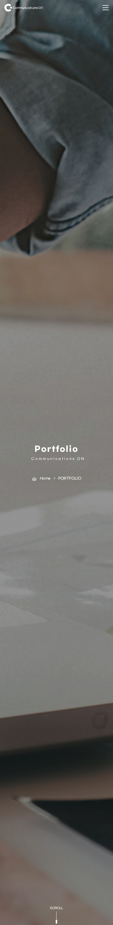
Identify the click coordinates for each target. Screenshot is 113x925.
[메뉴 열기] (106, 8)
